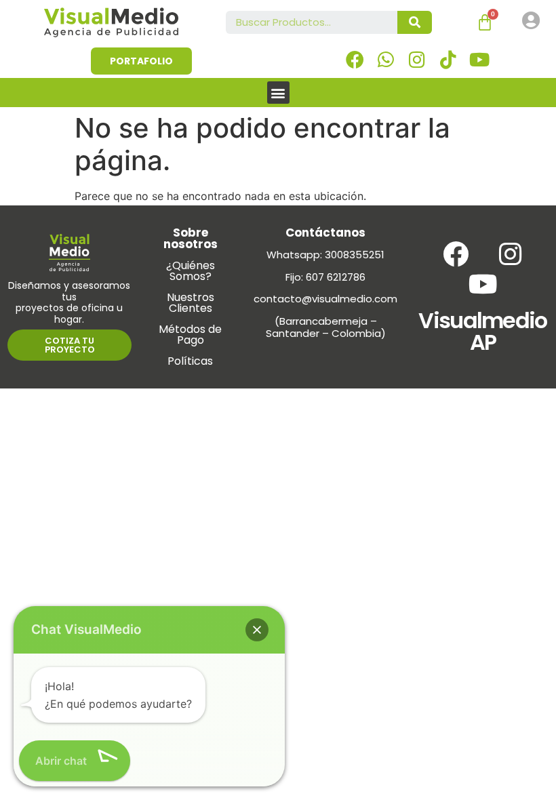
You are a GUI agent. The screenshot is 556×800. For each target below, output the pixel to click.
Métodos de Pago (190, 334)
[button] (278, 92)
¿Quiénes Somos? (190, 271)
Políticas (190, 361)
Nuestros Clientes (190, 302)
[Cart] (485, 22)
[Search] (414, 22)
